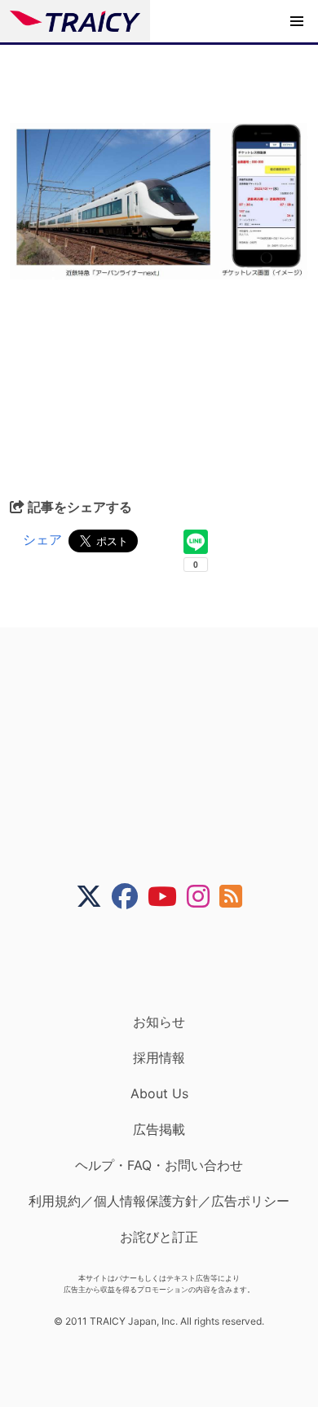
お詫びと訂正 (159, 1237)
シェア (42, 539)
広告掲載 (159, 1129)
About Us (159, 1093)
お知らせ (159, 1021)
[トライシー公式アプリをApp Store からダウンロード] (169, 961)
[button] (297, 21)
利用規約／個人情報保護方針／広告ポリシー (159, 1201)
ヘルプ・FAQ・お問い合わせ (159, 1165)
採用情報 (159, 1057)
